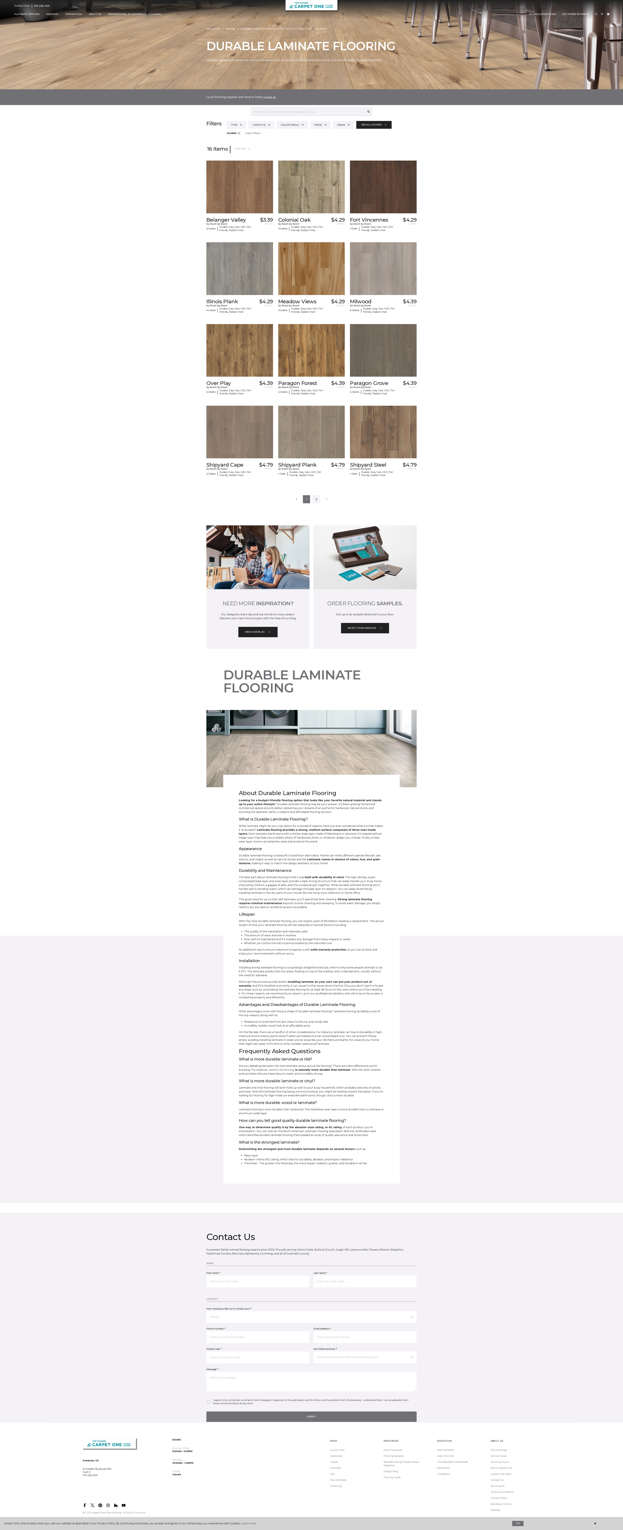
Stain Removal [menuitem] (445, 1449)
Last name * (320, 1273)
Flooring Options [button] (27, 14)
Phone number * (215, 1329)
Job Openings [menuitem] (499, 1449)
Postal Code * (213, 1349)
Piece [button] (318, 124)
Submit (311, 1416)
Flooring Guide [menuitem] (392, 1477)
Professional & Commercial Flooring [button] (134, 14)
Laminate (245, 28)
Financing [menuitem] (336, 1486)
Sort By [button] (240, 148)
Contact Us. (269, 97)
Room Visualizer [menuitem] (393, 1449)
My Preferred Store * (325, 1349)
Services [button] (52, 14)
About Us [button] (95, 14)
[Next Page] (326, 499)
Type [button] (234, 124)
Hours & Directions (542, 14)
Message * (212, 1369)
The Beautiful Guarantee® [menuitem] (452, 1462)
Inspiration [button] (73, 14)
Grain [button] (341, 124)
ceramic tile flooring (281, 1069)
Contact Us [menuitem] (497, 1480)
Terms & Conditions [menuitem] (502, 1492)
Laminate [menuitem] (335, 1468)
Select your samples (362, 628)
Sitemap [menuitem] (495, 1510)
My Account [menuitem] (498, 1486)
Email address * (322, 1329)
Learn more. (249, 1523)
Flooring (230, 28)
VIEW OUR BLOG (255, 631)
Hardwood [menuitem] (336, 1456)
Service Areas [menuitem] (499, 1456)
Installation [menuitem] (443, 1474)
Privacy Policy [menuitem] (499, 1498)
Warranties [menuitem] (443, 1468)
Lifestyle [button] (259, 124)
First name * (213, 1273)
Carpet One (213, 28)
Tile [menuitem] (332, 1474)
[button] (596, 14)
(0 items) (608, 14)
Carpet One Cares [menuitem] (501, 1474)
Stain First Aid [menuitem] (445, 1456)
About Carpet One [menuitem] (501, 1468)
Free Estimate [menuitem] (338, 1480)
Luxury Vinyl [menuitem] (337, 1449)
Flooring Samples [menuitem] (394, 1456)
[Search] (369, 112)
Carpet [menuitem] (334, 1462)
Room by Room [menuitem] (500, 1462)
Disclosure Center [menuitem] (501, 1504)
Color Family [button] (290, 124)
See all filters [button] (371, 124)
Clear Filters (253, 133)
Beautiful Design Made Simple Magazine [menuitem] (401, 1464)
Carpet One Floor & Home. (107, 1512)
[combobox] (308, 112)
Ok (517, 1523)
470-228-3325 (42, 5)
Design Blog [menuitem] (391, 1471)
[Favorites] (602, 14)
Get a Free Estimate (575, 14)
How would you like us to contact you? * (228, 1309)
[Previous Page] (296, 499)
